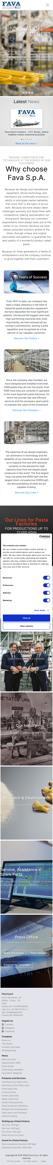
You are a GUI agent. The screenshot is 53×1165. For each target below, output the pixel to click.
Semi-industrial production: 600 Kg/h (19, 1144)
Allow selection (26, 626)
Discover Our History (26, 338)
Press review (8, 1066)
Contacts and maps (11, 1047)
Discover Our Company (25, 410)
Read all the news (26, 143)
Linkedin (9, 1024)
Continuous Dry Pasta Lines (15, 1082)
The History (7, 1043)
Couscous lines (9, 1092)
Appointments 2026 (11, 1063)
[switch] (46, 585)
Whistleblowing (9, 1050)
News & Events (9, 1059)
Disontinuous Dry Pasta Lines (15, 1085)
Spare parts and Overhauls (14, 1112)
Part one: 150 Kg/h (10, 1125)
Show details (39, 610)
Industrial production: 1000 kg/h (17, 1147)
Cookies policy (31, 1161)
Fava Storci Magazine (12, 1073)
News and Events (14, 952)
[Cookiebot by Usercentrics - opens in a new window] (39, 537)
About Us (6, 1040)
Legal (43, 1161)
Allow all (26, 618)
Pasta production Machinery (15, 1106)
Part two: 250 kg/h (11, 1128)
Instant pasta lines (10, 1095)
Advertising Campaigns (17, 964)
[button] (21, 139)
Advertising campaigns (12, 1069)
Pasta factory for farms (13, 1135)
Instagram (9, 1028)
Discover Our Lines (26, 492)
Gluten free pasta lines (12, 1102)
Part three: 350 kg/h (11, 1132)
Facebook (9, 1031)
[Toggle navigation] (47, 5)
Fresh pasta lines (10, 1088)
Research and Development (14, 1109)
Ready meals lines (10, 1099)
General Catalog (9, 1116)
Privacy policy (13, 1161)
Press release (38, 952)
